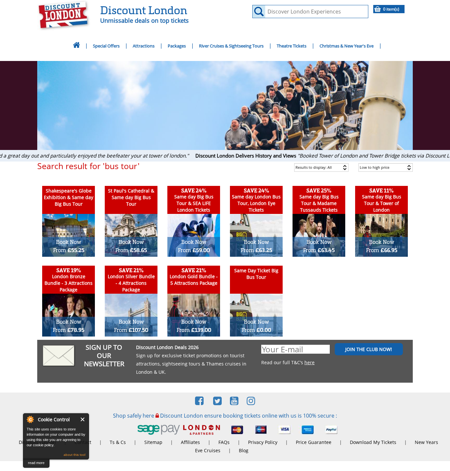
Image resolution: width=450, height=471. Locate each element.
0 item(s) (391, 9)
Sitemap (153, 442)
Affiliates (190, 442)
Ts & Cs (118, 442)
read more (36, 463)
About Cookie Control (30, 419)
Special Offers (106, 46)
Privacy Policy (262, 442)
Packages (177, 46)
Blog (243, 450)
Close (83, 419)
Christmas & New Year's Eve (347, 46)
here (309, 362)
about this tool (74, 454)
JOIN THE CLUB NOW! (368, 349)
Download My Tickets (373, 442)
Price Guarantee (313, 442)
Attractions (144, 46)
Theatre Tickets (291, 46)
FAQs (224, 442)
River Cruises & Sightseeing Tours (231, 46)
